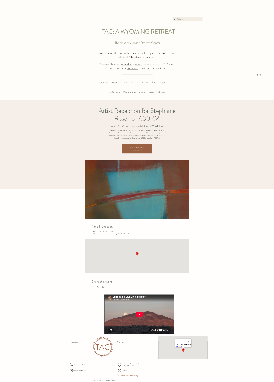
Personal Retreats (146, 91)
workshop (127, 64)
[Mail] (71, 370)
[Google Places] (261, 75)
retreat (138, 64)
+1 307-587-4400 (79, 365)
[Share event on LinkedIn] (103, 287)
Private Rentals (114, 91)
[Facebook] (264, 75)
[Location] (119, 365)
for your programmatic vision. (153, 68)
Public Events (129, 91)
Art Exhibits (161, 91)
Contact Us (74, 342)
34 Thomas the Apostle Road (132, 364)
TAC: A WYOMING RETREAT (138, 31)
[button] (114, 82)
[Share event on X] (98, 287)
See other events (137, 150)
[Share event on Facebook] (93, 287)
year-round (132, 68)
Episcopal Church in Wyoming (128, 375)
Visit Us (120, 342)
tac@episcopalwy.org (80, 370)
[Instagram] (257, 75)
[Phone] (71, 365)
